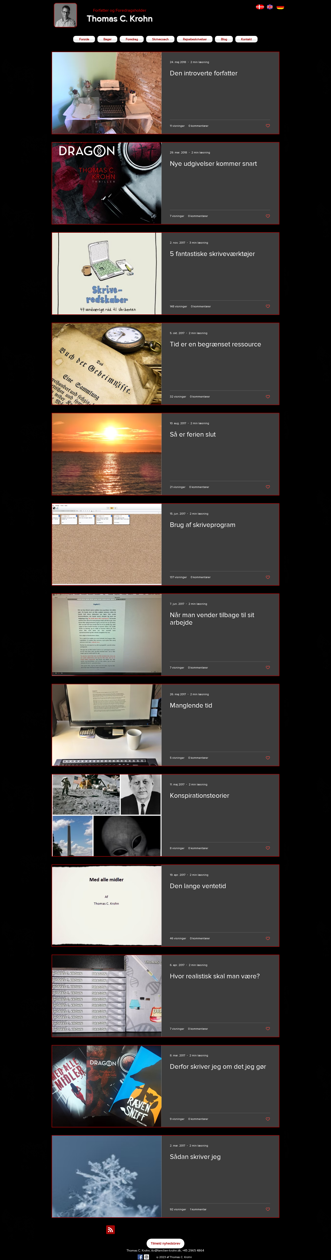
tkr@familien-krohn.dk (166, 1250)
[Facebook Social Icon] (140, 1257)
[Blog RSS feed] (110, 1230)
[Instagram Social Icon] (146, 1257)
